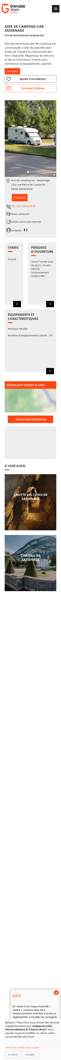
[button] (9, 138)
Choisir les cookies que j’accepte (22, 1047)
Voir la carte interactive (30, 419)
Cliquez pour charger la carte (25, 385)
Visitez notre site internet (26, 221)
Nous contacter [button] (20, 214)
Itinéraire (20, 197)
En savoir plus (30, 502)
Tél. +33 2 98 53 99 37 (23, 206)
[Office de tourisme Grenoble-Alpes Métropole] (13, 8)
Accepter (30, 1054)
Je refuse (13, 1054)
